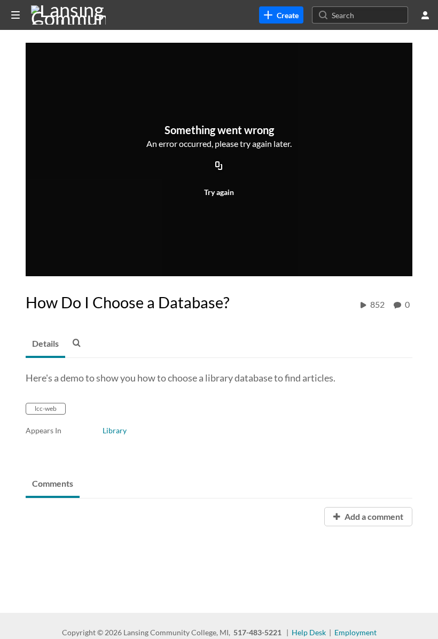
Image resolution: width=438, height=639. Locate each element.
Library (115, 430)
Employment (355, 632)
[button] (80, 342)
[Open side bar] (15, 15)
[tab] (45, 344)
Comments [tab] (52, 483)
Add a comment (373, 516)
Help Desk (309, 632)
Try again (219, 192)
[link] (281, 15)
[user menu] (425, 15)
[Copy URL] (219, 166)
